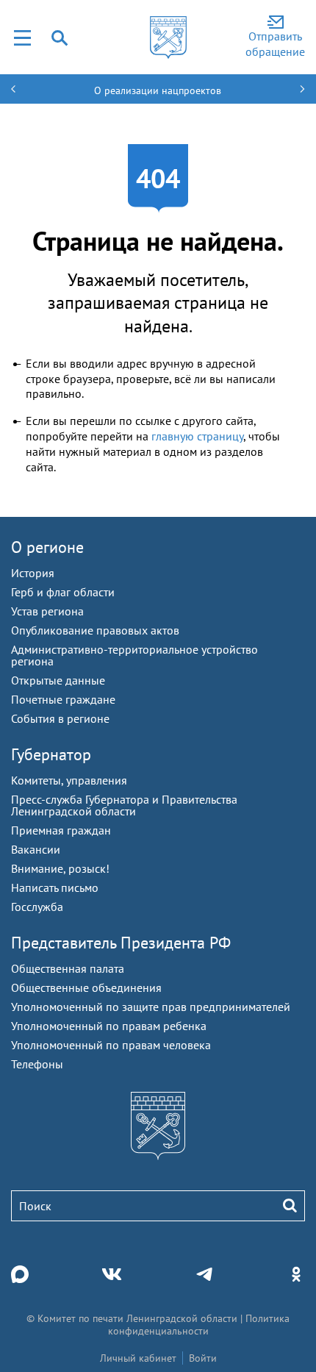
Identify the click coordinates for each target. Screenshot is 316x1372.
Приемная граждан (61, 830)
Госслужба (37, 906)
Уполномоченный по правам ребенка (109, 1025)
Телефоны (37, 1064)
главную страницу (197, 436)
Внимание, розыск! (60, 868)
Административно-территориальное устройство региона (134, 655)
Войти (203, 1358)
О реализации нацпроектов (157, 90)
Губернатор (51, 754)
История (32, 572)
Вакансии (35, 849)
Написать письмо (54, 887)
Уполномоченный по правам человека (111, 1044)
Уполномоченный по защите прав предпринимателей (150, 1006)
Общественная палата (67, 968)
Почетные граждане (63, 699)
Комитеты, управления (69, 780)
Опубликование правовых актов (95, 630)
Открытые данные (58, 680)
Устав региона (47, 611)
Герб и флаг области (63, 592)
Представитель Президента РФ (121, 942)
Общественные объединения (86, 987)
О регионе (47, 547)
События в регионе (60, 718)
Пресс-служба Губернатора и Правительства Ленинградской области (124, 805)
